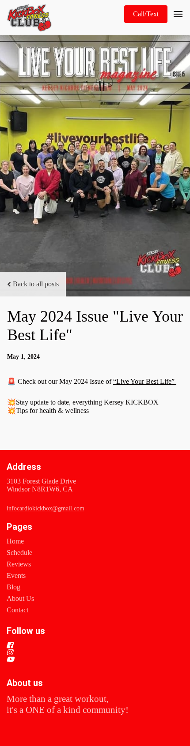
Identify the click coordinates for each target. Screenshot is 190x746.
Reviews (19, 564)
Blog (13, 587)
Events (16, 575)
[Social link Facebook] (84, 645)
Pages (19, 526)
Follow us (26, 631)
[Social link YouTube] (84, 659)
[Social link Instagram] (84, 652)
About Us (20, 598)
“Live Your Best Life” (144, 381)
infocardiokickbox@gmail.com (45, 508)
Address (24, 466)
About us (25, 683)
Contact (17, 610)
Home (15, 541)
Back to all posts (36, 284)
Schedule (19, 552)
